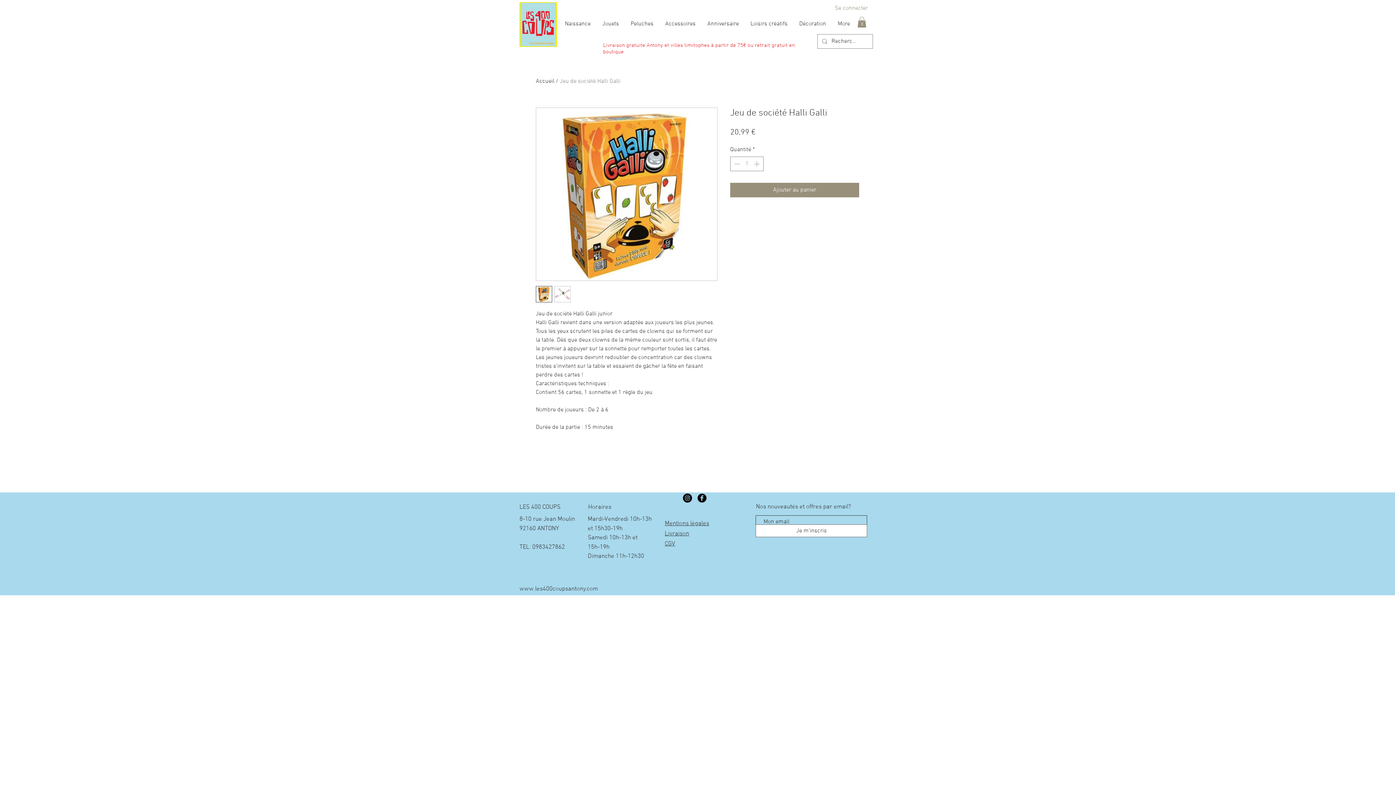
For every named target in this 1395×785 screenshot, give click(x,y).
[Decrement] (736, 164)
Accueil (545, 81)
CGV (670, 544)
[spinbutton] (746, 164)
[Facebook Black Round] (702, 498)
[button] (861, 22)
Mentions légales (687, 523)
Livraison (677, 534)
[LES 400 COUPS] (687, 498)
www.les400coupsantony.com (558, 589)
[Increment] (757, 164)
